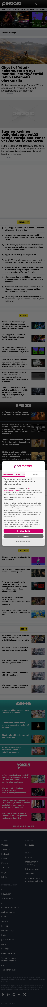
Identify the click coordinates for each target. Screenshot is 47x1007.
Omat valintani (23, 536)
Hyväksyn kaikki (23, 531)
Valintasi (35, 474)
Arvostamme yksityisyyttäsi (14, 474)
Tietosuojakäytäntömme (23, 541)
